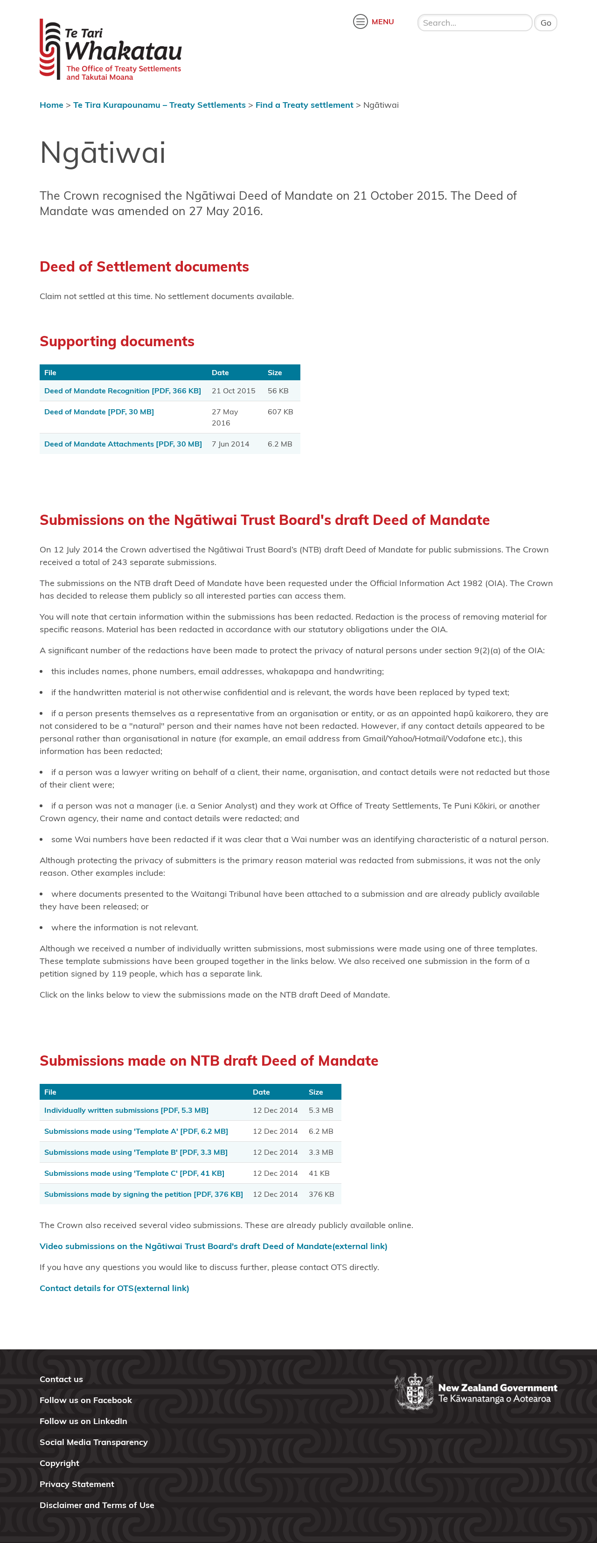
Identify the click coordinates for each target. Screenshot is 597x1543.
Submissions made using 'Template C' (134, 1173)
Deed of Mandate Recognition (122, 390)
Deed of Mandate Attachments (123, 443)
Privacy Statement (77, 1484)
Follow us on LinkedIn (83, 1421)
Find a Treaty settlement (305, 104)
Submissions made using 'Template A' (136, 1131)
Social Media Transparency (94, 1442)
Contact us (61, 1379)
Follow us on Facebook (86, 1400)
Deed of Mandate (99, 411)
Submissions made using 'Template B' (136, 1152)
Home (51, 104)
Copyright (59, 1463)
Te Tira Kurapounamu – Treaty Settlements (159, 104)
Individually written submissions (126, 1110)
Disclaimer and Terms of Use (97, 1505)
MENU (383, 21)
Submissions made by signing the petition (143, 1194)
